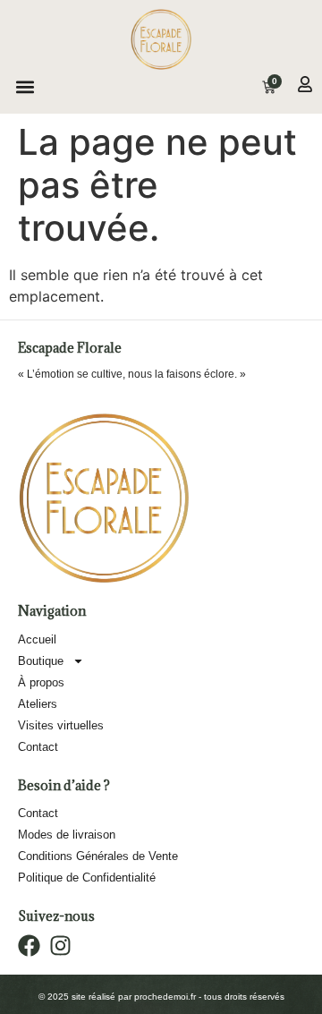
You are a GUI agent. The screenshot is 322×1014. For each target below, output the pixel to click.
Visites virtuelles (61, 725)
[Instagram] (60, 945)
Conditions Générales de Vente (98, 856)
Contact (38, 747)
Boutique (41, 661)
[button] (24, 87)
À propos (41, 682)
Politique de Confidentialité (87, 877)
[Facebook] (29, 945)
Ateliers (37, 704)
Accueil (37, 639)
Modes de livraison (66, 834)
